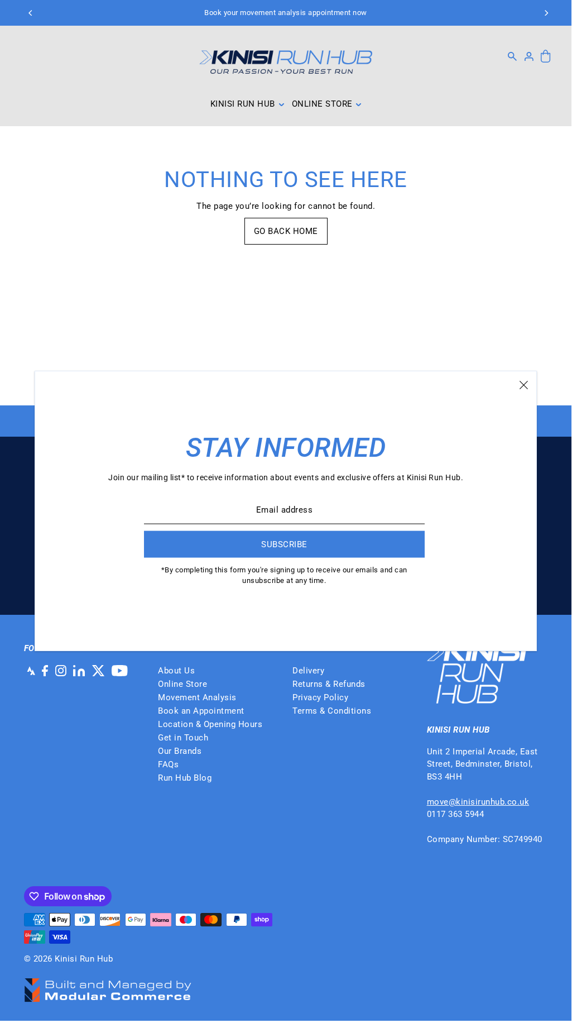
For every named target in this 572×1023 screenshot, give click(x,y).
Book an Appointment (201, 711)
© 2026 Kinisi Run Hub (68, 959)
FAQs (168, 764)
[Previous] (31, 12)
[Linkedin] (79, 670)
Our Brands (179, 751)
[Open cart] (546, 56)
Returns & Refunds (329, 684)
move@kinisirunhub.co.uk (478, 802)
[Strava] (29, 670)
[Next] (545, 12)
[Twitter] (98, 670)
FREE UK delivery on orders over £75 (285, 12)
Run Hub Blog (185, 778)
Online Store (182, 684)
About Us (176, 671)
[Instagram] (60, 670)
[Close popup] (523, 384)
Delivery (308, 671)
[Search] (512, 56)
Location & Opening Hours (210, 724)
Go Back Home (286, 231)
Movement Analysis (197, 697)
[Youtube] (120, 670)
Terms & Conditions (331, 711)
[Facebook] (45, 670)
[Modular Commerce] (107, 984)
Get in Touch (183, 738)
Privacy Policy (320, 697)
